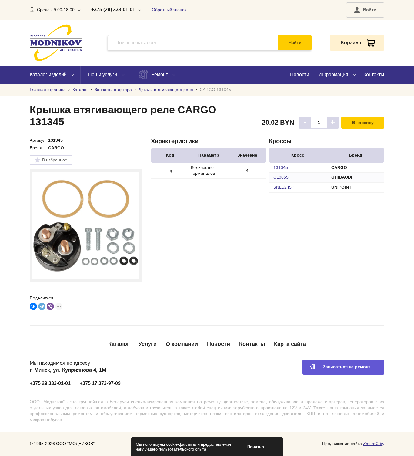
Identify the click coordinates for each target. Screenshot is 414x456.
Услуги (148, 344)
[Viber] (50, 306)
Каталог (118, 344)
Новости (299, 74)
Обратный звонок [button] (169, 9)
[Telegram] (41, 306)
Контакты (373, 74)
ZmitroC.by (373, 443)
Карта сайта (290, 344)
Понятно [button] (255, 446)
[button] (365, 10)
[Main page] (56, 42)
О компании (182, 344)
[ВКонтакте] (33, 306)
